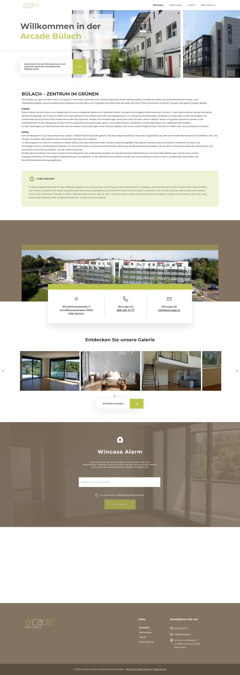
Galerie (191, 5)
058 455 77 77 (125, 310)
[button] (237, 371)
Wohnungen (175, 5)
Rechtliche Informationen (139, 669)
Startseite (158, 5)
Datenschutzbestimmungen (130, 495)
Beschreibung (208, 5)
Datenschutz (159, 669)
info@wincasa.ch (169, 310)
